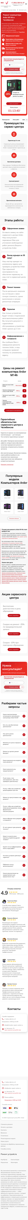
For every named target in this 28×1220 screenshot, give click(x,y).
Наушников (4, 1162)
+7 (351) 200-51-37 (17, 3)
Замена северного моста (8, 578)
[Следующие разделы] (27, 120)
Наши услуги (5, 1141)
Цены (23, 119)
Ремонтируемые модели (8, 1138)
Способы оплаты (6, 1149)
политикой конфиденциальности (17, 73)
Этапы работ (16, 119)
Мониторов (14, 1162)
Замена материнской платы (9, 573)
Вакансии (4, 1133)
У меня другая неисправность (14, 410)
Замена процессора (20, 578)
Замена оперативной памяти (9, 579)
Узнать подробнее (14, 615)
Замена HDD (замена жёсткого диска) (12, 581)
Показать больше (14, 518)
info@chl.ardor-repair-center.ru (14, 1025)
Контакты (4, 1130)
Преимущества (5, 119)
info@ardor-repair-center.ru (13, 1088)
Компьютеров (15, 1159)
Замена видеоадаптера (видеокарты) (12, 574)
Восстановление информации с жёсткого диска (14, 576)
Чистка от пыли (21, 573)
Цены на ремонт (14, 103)
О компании (4, 1135)
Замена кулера (22, 579)
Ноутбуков (4, 1159)
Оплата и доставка (6, 1127)
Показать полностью (7, 464)
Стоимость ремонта (7, 1124)
